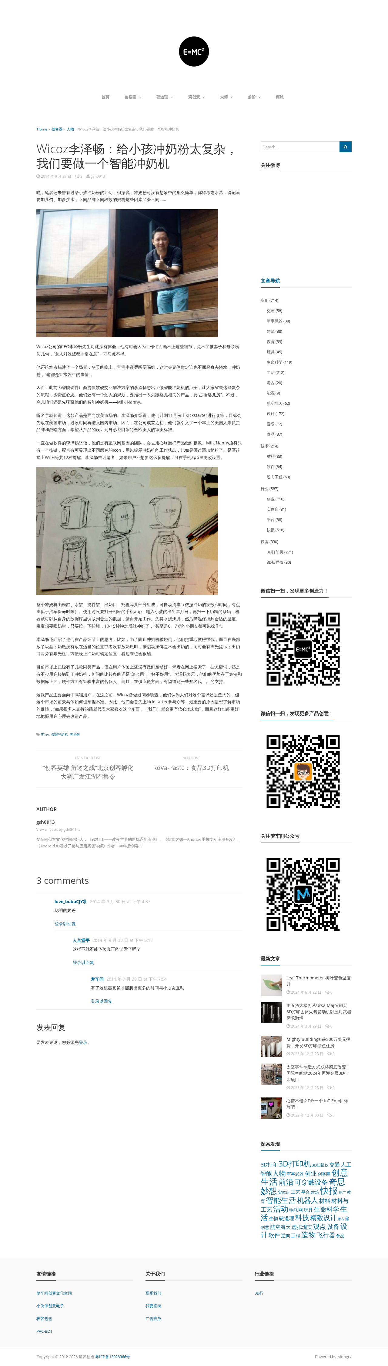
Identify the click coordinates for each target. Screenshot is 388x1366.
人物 (70, 129)
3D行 (259, 1293)
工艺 (295, 1192)
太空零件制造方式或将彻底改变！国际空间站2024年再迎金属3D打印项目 (318, 1073)
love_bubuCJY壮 (71, 901)
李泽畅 (74, 734)
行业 (265, 488)
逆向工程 (275, 477)
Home (42, 129)
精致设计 (323, 1217)
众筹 (224, 97)
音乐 (271, 424)
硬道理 (162, 97)
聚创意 (194, 97)
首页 (105, 97)
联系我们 (153, 1293)
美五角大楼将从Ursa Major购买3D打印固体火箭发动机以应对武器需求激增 (318, 1011)
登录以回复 (65, 923)
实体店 (273, 509)
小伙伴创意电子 (50, 1305)
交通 (271, 310)
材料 (271, 456)
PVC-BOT (44, 1331)
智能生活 (281, 1200)
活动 (280, 1208)
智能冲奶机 (59, 734)
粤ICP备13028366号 (112, 1356)
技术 (265, 446)
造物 (308, 1234)
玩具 (271, 352)
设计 (271, 413)
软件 (271, 466)
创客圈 (130, 97)
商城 (280, 97)
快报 (271, 530)
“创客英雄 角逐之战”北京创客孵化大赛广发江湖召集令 (88, 772)
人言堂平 (81, 940)
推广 (342, 1192)
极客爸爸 (44, 1318)
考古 (271, 382)
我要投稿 (153, 1305)
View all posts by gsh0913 (58, 829)
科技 (302, 1217)
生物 (273, 1218)
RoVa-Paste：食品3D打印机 (191, 768)
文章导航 (270, 280)
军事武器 (275, 321)
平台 (271, 519)
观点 (319, 1226)
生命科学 (275, 362)
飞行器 (326, 1235)
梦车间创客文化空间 (54, 1293)
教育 (271, 341)
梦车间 (97, 979)
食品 (271, 434)
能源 (271, 393)
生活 (271, 372)
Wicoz (45, 734)
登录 (83, 1042)
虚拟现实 (302, 1226)
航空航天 (275, 403)
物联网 (296, 1210)
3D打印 (269, 1164)
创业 (271, 499)
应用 (265, 300)
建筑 (271, 331)
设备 (265, 541)
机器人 (307, 1200)
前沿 (252, 97)
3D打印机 (275, 552)
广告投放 (153, 1318)
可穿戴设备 (311, 1182)
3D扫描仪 (275, 562)
